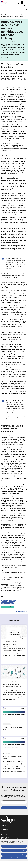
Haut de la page (22, 611)
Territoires (12, 600)
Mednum (6, 219)
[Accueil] (7, 4)
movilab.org (15, 344)
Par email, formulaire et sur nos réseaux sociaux (12, 839)
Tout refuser (13, 850)
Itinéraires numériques (7, 603)
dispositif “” (13, 88)
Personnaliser (13, 854)
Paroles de (8, 14)
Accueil (3, 14)
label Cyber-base (15, 116)
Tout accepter (13, 846)
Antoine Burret (5, 292)
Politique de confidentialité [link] (13, 858)
